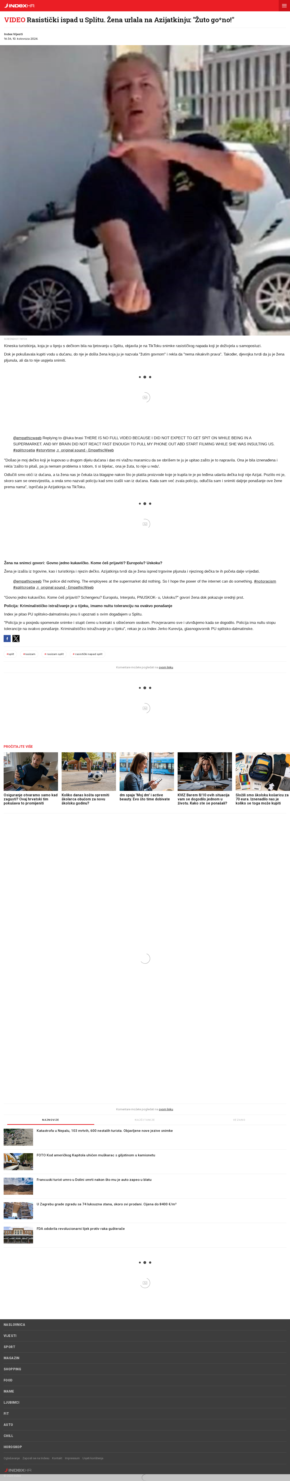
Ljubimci (11, 1402)
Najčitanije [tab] (145, 1119)
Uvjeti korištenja (92, 1458)
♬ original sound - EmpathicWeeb (85, 450)
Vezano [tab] (239, 1119)
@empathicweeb (27, 438)
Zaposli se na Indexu (35, 1458)
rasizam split (54, 654)
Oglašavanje (12, 1458)
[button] (284, 5)
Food (8, 1380)
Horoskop (13, 1447)
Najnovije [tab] (50, 1119)
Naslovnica (14, 1325)
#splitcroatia (24, 450)
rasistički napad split (87, 654)
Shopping (12, 1369)
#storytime (45, 450)
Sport (9, 1347)
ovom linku (166, 667)
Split (10, 654)
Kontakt (57, 1458)
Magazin (11, 1358)
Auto (8, 1425)
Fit (6, 1413)
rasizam (29, 654)
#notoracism (265, 581)
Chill (8, 1436)
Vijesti (10, 1336)
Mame (9, 1391)
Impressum (72, 1458)
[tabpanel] (145, 1188)
